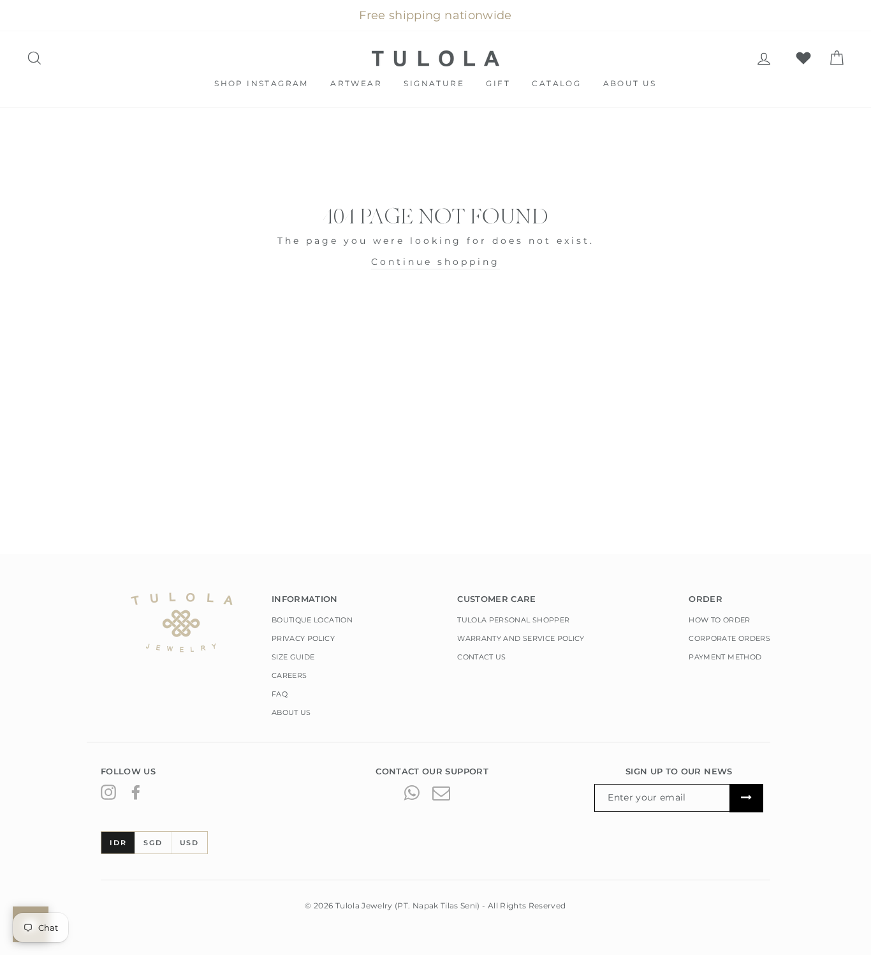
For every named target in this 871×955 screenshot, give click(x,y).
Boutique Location (312, 619)
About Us (630, 83)
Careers (289, 675)
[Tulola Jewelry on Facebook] (135, 791)
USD (189, 842)
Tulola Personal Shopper (513, 619)
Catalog (556, 83)
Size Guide (293, 656)
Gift (498, 83)
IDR (118, 842)
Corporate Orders (729, 638)
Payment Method (725, 656)
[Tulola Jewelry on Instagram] (108, 791)
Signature (434, 83)
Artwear (356, 83)
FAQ (280, 693)
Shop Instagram (261, 83)
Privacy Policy (303, 638)
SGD (152, 842)
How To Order (719, 619)
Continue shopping (435, 261)
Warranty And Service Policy (520, 638)
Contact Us (481, 656)
